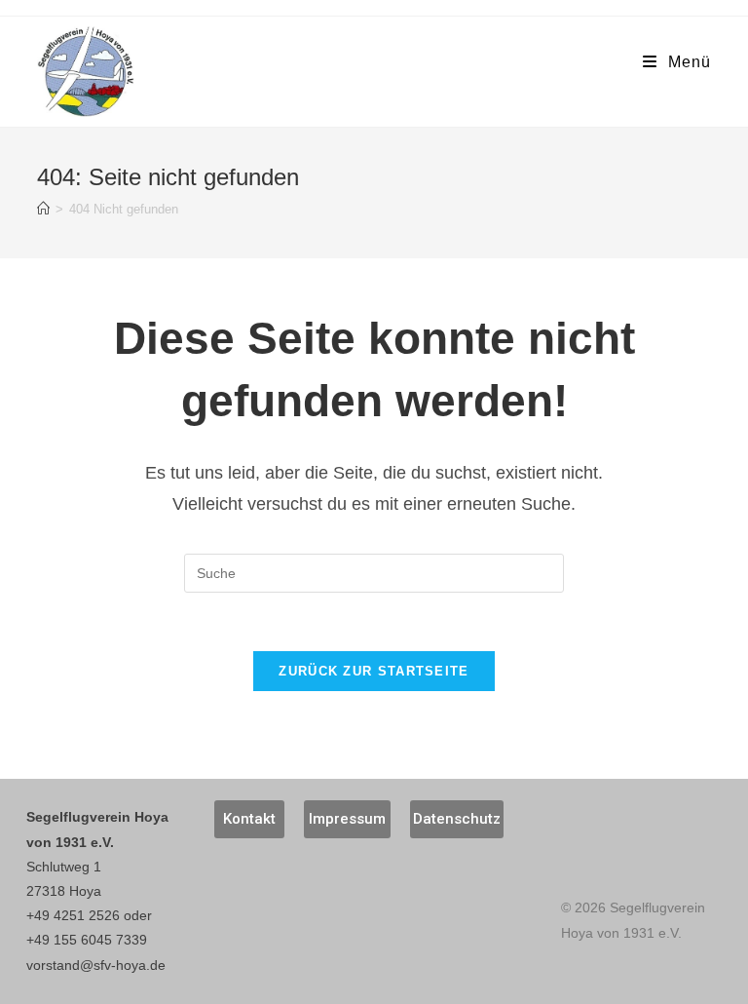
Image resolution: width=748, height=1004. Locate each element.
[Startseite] (43, 209)
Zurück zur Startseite (373, 671)
